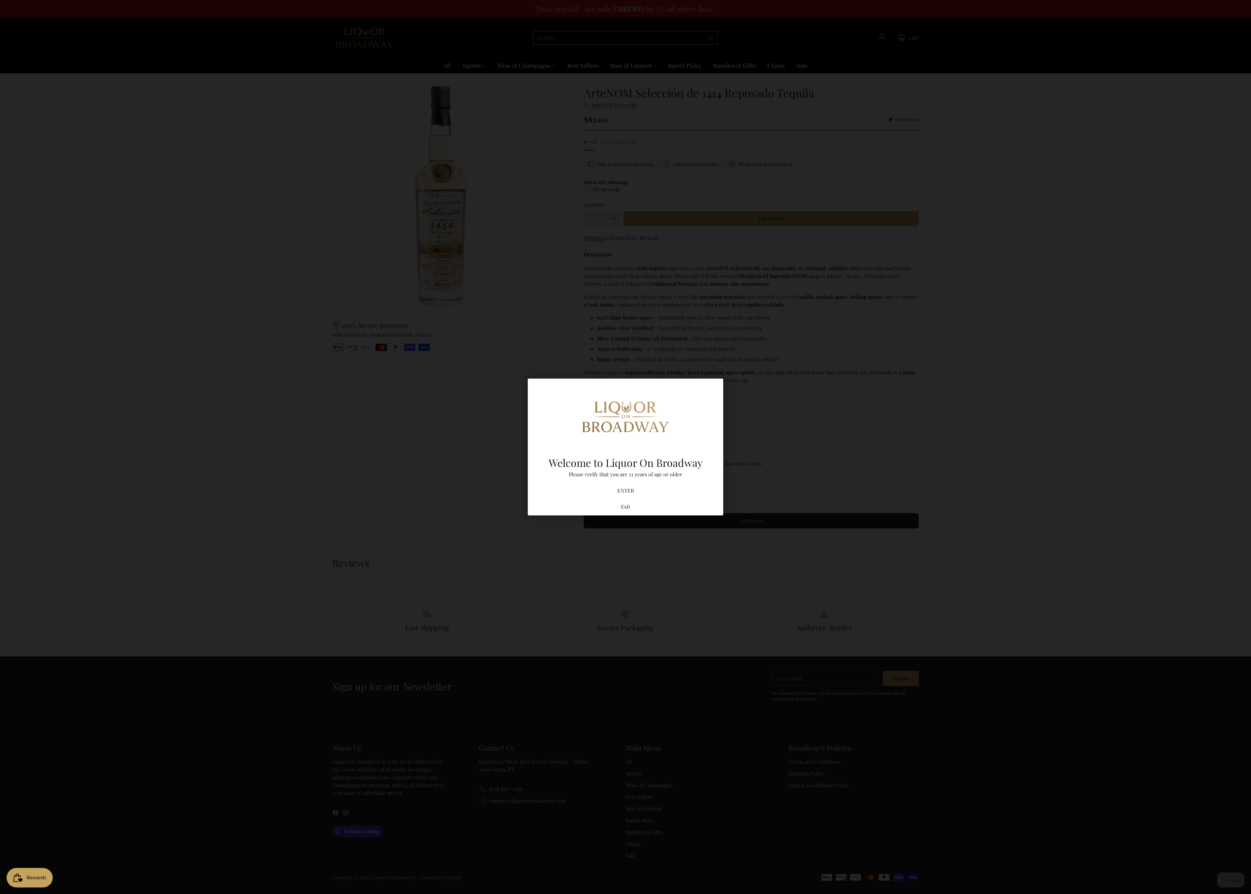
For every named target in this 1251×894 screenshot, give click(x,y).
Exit (625, 506)
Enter (625, 490)
